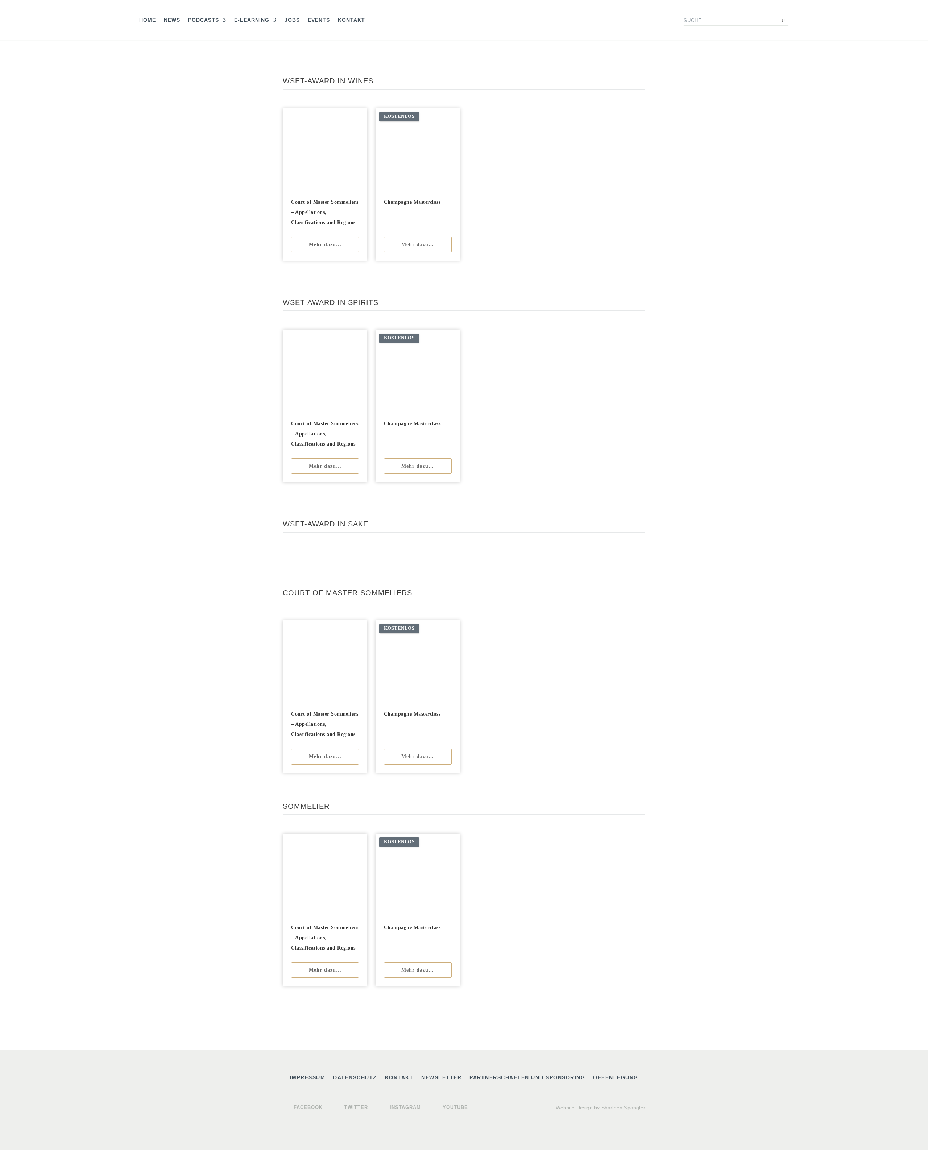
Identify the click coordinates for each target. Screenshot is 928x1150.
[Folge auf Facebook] (583, 20)
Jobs (292, 20)
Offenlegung (615, 1077)
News (172, 20)
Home (147, 20)
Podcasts (203, 20)
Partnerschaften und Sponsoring (527, 1077)
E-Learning (251, 20)
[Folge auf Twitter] (597, 20)
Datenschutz (355, 1077)
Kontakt (351, 20)
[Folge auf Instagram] (612, 20)
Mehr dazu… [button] (325, 244)
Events (319, 20)
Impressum (308, 1077)
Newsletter (441, 1077)
